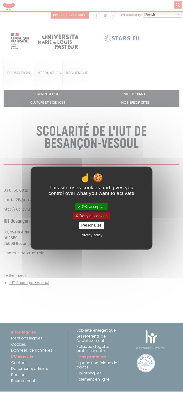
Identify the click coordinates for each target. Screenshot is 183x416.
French (150, 14)
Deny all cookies (92, 216)
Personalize (91, 225)
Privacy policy (91, 235)
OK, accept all (93, 207)
